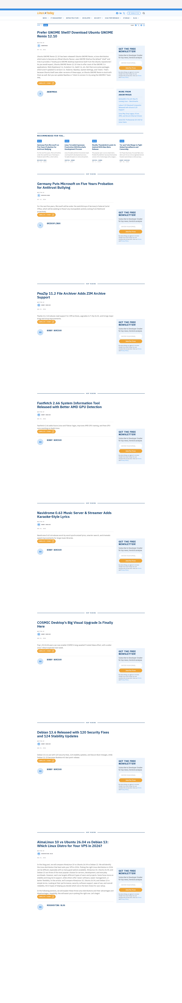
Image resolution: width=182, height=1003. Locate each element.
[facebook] (117, 13)
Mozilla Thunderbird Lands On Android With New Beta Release (104, 147)
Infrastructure (72, 18)
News (45, 18)
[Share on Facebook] (136, 25)
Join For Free (131, 68)
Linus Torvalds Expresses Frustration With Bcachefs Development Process (75, 147)
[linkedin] (120, 13)
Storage (126, 18)
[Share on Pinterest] (141, 25)
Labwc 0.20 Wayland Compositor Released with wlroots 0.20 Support (130, 107)
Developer (86, 18)
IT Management (56, 18)
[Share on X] (138, 25)
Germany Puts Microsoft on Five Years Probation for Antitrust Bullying (48, 147)
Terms (139, 75)
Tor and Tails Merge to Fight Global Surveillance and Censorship (131, 147)
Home (38, 25)
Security (97, 18)
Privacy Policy (124, 77)
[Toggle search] (144, 13)
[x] (124, 13)
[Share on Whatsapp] (144, 25)
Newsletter (135, 13)
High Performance (112, 18)
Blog (135, 18)
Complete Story (45, 83)
